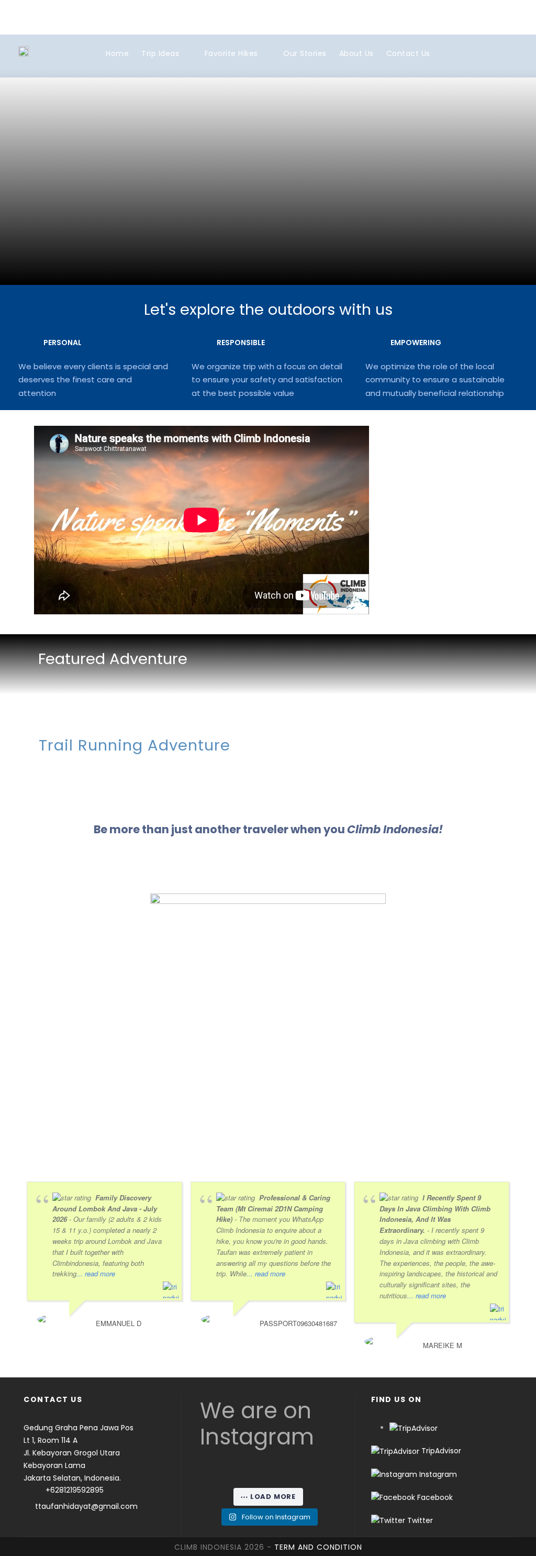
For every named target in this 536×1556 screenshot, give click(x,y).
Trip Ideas (160, 53)
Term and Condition (318, 1547)
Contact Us (408, 53)
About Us (356, 53)
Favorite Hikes (231, 53)
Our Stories (305, 53)
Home (117, 53)
